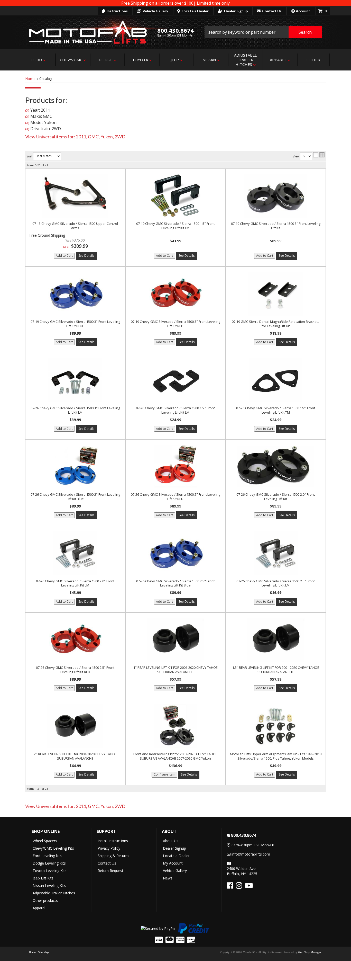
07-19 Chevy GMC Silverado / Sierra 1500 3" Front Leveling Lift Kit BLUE (75, 323)
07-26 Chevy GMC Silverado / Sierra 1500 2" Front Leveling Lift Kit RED (175, 496)
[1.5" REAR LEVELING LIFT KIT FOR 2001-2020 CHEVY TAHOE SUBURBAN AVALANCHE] (275, 640)
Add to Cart (64, 255)
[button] (263, 32)
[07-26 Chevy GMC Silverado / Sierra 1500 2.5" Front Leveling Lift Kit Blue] (175, 553)
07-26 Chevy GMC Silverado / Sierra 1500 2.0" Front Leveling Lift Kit (275, 496)
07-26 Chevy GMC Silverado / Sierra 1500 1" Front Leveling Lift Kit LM (75, 410)
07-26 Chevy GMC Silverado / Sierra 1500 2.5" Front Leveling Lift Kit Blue (175, 583)
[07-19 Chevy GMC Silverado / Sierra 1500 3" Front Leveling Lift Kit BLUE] (75, 294)
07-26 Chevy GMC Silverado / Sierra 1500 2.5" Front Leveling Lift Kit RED (75, 669)
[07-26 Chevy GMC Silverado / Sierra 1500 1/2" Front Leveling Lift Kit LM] (175, 380)
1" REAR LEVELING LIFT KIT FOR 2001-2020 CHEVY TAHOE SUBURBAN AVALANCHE (175, 669)
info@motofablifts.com (251, 854)
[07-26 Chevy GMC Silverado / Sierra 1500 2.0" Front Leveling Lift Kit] (275, 466)
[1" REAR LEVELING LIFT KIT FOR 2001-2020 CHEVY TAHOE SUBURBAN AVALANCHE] (175, 640)
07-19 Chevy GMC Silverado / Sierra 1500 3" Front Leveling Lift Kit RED (175, 323)
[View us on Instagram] (239, 886)
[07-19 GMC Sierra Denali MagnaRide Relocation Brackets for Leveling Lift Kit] (275, 294)
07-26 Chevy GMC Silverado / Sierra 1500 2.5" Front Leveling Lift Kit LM (275, 583)
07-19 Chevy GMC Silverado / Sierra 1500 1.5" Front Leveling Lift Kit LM (175, 225)
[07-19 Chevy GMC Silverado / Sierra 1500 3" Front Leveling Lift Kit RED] (175, 294)
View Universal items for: (75, 136)
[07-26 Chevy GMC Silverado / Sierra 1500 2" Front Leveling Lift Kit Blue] (75, 466)
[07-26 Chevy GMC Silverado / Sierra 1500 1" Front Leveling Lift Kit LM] (75, 380)
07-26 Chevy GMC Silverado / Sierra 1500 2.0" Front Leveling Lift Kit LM (75, 583)
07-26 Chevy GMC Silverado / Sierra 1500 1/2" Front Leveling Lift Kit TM (275, 410)
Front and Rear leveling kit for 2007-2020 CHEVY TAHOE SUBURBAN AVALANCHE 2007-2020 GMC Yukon (175, 756)
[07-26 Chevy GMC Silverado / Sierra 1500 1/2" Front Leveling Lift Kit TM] (275, 380)
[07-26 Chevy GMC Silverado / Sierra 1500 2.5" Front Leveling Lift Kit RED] (75, 640)
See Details (86, 255)
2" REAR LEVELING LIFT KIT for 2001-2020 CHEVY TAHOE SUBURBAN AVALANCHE (75, 756)
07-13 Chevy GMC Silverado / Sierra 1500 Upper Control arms (75, 225)
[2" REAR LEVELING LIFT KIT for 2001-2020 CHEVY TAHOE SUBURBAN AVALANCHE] (75, 726)
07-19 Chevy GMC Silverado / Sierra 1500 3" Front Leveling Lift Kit (275, 225)
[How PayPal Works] (158, 928)
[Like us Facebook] (230, 886)
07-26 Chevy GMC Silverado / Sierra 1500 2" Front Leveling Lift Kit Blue (75, 496)
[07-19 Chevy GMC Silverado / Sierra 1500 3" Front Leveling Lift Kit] (275, 196)
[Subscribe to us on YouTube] (249, 886)
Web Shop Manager (309, 952)
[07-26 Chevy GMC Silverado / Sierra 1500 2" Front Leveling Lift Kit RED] (175, 466)
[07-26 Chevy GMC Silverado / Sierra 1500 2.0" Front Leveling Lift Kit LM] (75, 553)
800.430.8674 (243, 835)
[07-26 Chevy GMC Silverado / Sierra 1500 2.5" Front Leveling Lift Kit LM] (275, 553)
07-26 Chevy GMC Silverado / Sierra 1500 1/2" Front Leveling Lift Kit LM (175, 410)
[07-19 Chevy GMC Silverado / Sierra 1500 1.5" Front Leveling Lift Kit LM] (175, 196)
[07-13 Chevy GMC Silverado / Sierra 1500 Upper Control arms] (75, 196)
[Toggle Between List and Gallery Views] (319, 154)
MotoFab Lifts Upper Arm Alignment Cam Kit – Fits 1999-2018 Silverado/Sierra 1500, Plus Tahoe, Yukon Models (275, 756)
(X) (27, 110)
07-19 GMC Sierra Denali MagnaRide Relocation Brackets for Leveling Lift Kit (275, 323)
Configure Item (164, 774)
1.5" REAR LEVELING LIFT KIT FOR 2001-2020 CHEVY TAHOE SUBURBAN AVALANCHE (275, 669)
